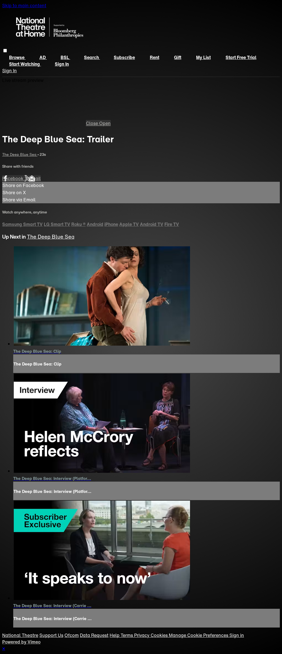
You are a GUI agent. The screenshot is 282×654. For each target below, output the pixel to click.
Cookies (160, 635)
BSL (65, 57)
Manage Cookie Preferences (199, 635)
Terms (127, 635)
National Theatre (20, 635)
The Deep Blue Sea (19, 154)
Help (115, 635)
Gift (177, 57)
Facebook (13, 178)
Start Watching (25, 64)
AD (43, 57)
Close (92, 123)
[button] (5, 50)
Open (105, 123)
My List (203, 57)
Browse (17, 57)
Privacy (142, 635)
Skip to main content (24, 5)
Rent (154, 57)
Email (35, 178)
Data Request (94, 635)
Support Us (51, 635)
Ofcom (71, 635)
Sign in (62, 64)
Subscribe (124, 57)
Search (92, 57)
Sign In (9, 70)
